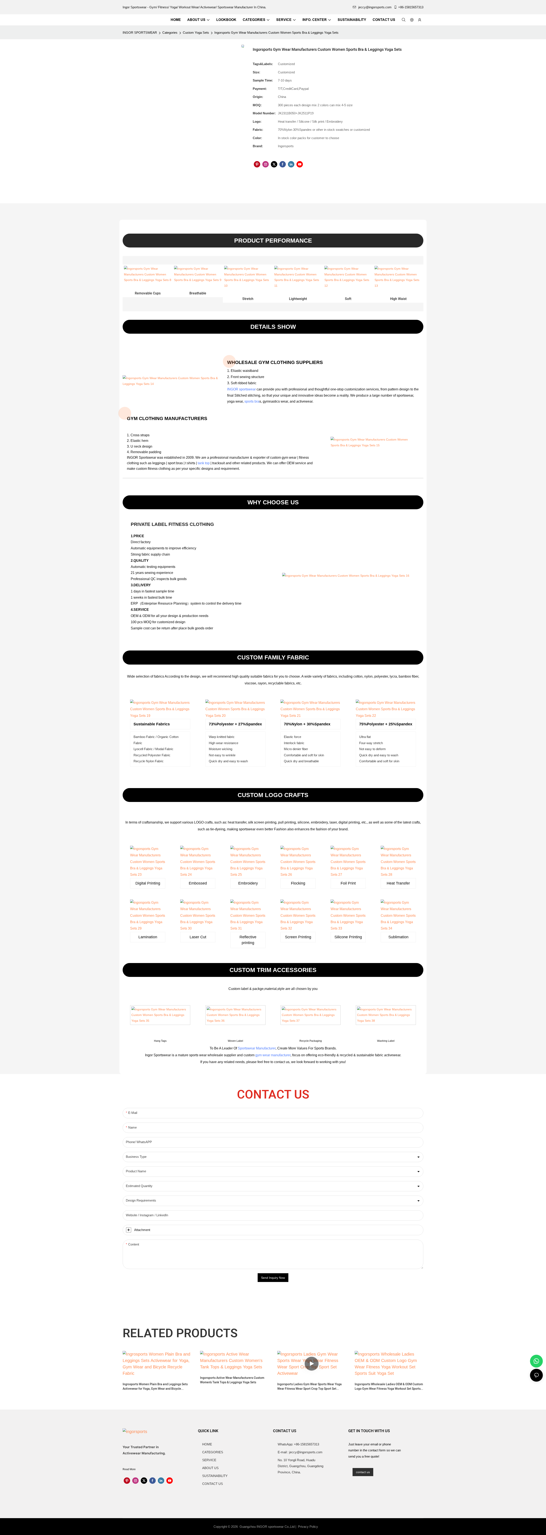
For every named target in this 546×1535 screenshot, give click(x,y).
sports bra (251, 401)
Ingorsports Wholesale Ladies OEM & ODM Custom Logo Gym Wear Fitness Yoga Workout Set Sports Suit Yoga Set (389, 1386)
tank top (204, 463)
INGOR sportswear (241, 389)
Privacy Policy (308, 1526)
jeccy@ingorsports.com (375, 7)
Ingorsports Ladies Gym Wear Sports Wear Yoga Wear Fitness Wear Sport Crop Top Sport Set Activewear (309, 1386)
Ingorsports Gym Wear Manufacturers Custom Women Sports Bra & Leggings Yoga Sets (276, 32)
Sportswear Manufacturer (257, 1048)
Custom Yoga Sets (196, 32)
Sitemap (327, 1526)
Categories (169, 32)
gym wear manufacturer (272, 1055)
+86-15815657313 (410, 7)
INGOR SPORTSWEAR (140, 32)
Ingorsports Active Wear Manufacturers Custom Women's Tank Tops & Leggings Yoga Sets (232, 1380)
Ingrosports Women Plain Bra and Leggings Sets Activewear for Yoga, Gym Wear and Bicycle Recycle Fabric (155, 1386)
